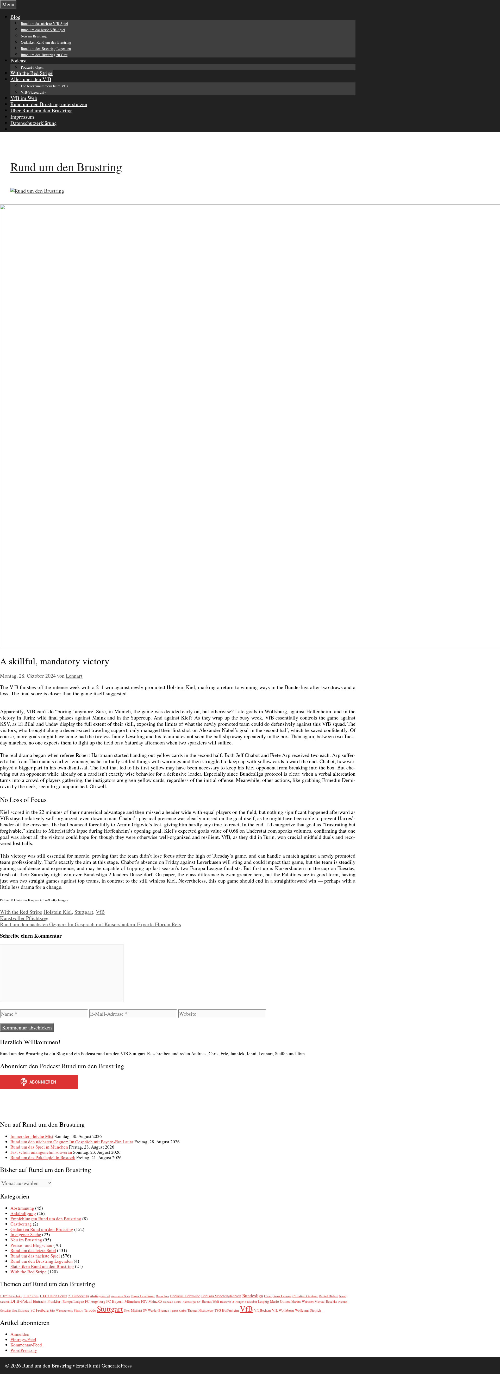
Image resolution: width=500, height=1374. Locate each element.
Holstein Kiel (57, 911)
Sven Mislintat (133, 1310)
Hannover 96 (227, 1302)
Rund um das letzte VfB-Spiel (43, 29)
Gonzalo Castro (172, 1302)
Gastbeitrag (21, 1224)
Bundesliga (252, 1296)
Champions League (277, 1296)
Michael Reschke (326, 1301)
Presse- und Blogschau (31, 1245)
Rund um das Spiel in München (39, 1147)
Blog (15, 16)
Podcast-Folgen (32, 67)
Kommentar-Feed (26, 1345)
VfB (100, 911)
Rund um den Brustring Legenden (46, 48)
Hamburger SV (192, 1302)
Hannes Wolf (210, 1301)
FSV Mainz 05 (151, 1301)
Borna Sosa (162, 1296)
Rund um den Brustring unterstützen (48, 104)
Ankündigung (23, 1213)
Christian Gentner (305, 1296)
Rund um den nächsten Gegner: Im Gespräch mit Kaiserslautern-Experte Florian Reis (90, 924)
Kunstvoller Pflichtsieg (24, 918)
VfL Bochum (262, 1310)
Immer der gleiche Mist (31, 1136)
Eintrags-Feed (23, 1340)
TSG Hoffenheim (227, 1310)
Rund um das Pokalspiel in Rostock (42, 1158)
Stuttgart (83, 911)
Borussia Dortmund (185, 1295)
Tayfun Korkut (178, 1310)
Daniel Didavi (328, 1296)
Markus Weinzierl (302, 1301)
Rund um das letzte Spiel (33, 1250)
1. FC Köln (31, 1296)
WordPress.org (24, 1350)
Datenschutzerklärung (33, 122)
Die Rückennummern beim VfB (44, 85)
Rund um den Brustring (66, 166)
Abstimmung (22, 1208)
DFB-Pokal (21, 1301)
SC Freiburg (39, 1310)
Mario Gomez (280, 1301)
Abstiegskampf (100, 1296)
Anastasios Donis (120, 1296)
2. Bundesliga (78, 1295)
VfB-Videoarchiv (33, 92)
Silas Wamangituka (61, 1310)
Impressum (22, 116)
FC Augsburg (95, 1301)
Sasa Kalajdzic (20, 1310)
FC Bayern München (123, 1301)
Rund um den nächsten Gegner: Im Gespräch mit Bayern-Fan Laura (71, 1142)
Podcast (18, 60)
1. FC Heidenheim (11, 1296)
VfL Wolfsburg (283, 1310)
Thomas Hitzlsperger (201, 1310)
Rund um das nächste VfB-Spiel (44, 23)
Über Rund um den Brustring (41, 110)
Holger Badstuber (246, 1302)
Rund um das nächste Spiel (35, 1256)
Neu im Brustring (34, 36)
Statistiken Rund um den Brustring (42, 1266)
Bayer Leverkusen (143, 1296)
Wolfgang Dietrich (308, 1310)
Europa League (73, 1301)
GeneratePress (117, 1365)
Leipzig (263, 1301)
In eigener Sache (25, 1234)
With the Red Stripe (31, 72)
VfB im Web (23, 97)
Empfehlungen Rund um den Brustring (45, 1219)
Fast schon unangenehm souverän (41, 1152)
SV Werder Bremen (156, 1310)
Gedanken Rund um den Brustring (46, 42)
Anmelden (19, 1334)
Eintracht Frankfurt (47, 1301)
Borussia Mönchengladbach (221, 1295)
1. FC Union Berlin (53, 1296)
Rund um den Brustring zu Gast (44, 54)
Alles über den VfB (30, 79)
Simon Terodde (85, 1310)
